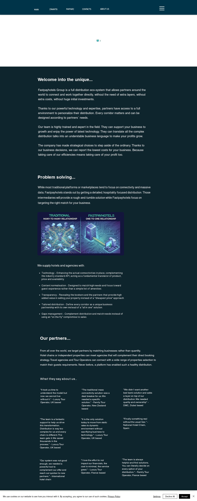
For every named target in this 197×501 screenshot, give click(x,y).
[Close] (193, 496)
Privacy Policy (114, 496)
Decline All (170, 496)
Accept (184, 496)
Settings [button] (157, 496)
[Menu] (161, 8)
